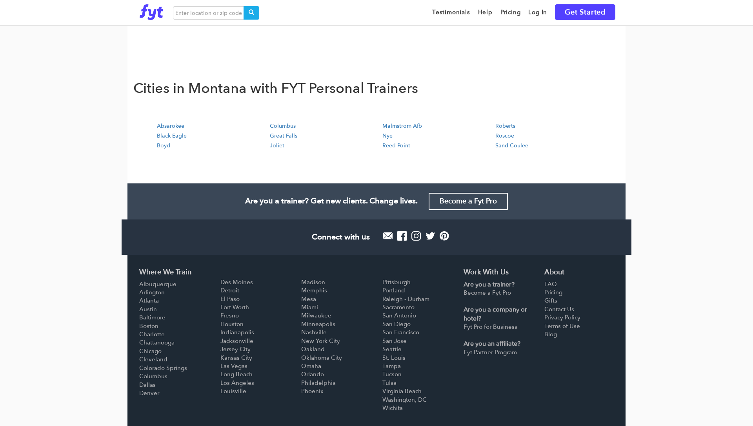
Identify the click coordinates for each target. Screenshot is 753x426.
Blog (550, 334)
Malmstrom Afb (402, 126)
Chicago (150, 351)
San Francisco (400, 332)
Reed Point (396, 145)
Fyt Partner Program (490, 352)
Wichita (392, 408)
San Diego (396, 324)
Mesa (308, 299)
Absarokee (170, 126)
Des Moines (236, 282)
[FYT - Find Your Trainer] (151, 10)
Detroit (229, 290)
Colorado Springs (163, 368)
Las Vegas (233, 366)
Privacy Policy (562, 317)
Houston (232, 324)
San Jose (394, 341)
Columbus (283, 126)
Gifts (550, 301)
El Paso (230, 299)
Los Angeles (237, 383)
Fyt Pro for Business (490, 327)
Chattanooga (157, 342)
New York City (320, 341)
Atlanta (149, 301)
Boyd (163, 145)
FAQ (550, 284)
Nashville (314, 332)
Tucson (392, 374)
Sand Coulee (511, 145)
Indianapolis (237, 332)
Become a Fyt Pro (468, 201)
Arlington (152, 292)
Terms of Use (562, 326)
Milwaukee (316, 315)
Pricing (553, 292)
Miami (309, 307)
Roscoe (504, 136)
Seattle (392, 349)
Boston (148, 326)
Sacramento (398, 307)
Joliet (277, 145)
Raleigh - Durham (405, 299)
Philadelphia (318, 383)
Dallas (147, 385)
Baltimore (152, 317)
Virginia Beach (402, 391)
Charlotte (152, 334)
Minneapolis (318, 324)
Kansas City (236, 358)
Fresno (229, 315)
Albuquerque (157, 284)
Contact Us (559, 309)
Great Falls (283, 136)
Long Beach (236, 374)
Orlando (312, 374)
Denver (149, 393)
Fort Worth (234, 307)
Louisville (233, 391)
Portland (393, 290)
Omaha (311, 366)
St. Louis (394, 358)
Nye (387, 136)
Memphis (314, 290)
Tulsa (389, 383)
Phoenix (312, 391)
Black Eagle (172, 136)
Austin (148, 309)
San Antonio (399, 315)
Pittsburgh (396, 282)
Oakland (313, 349)
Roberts (505, 126)
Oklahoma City (321, 358)
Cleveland (153, 359)
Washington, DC (404, 400)
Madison (313, 282)
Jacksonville (236, 341)
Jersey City (235, 349)
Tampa (391, 366)
